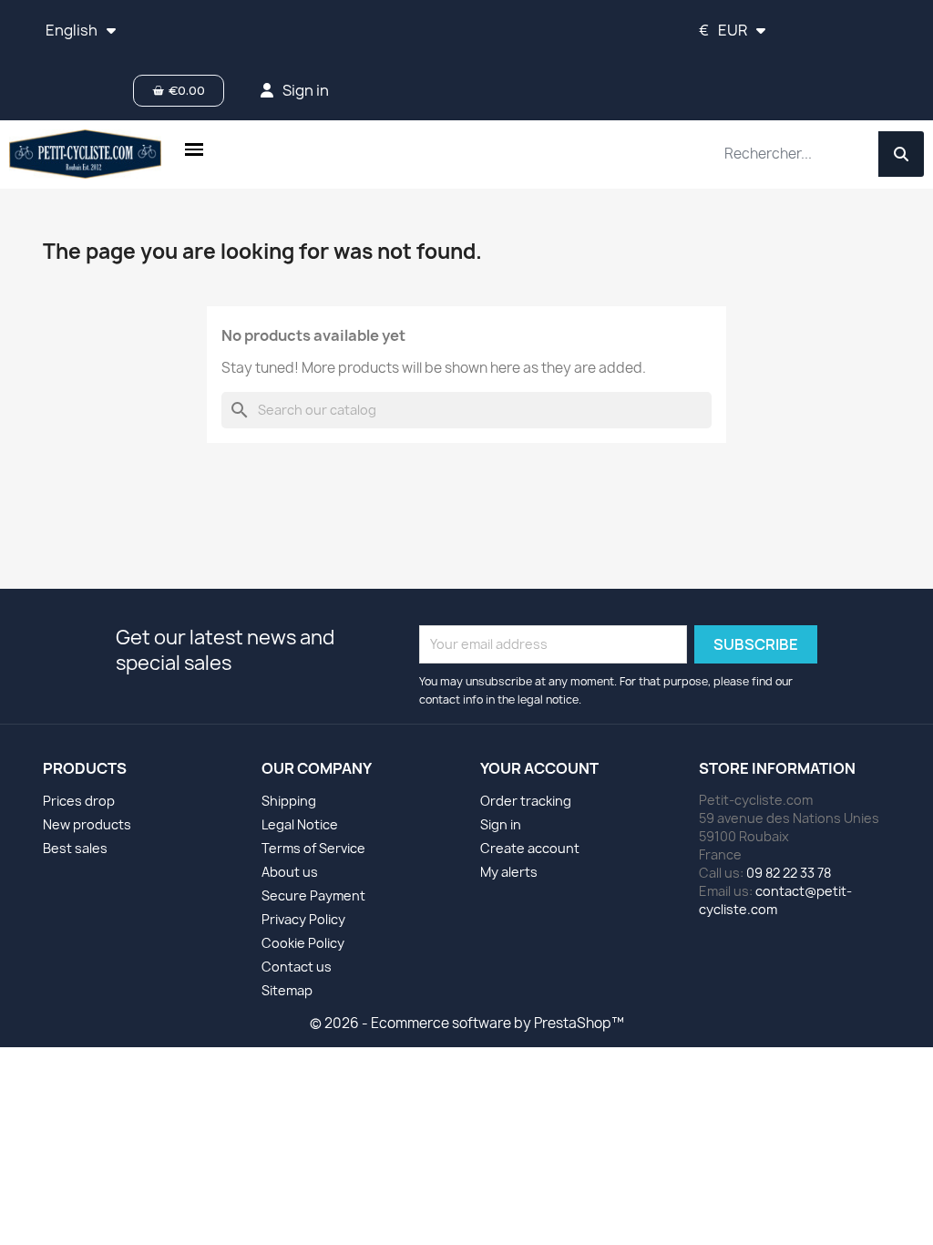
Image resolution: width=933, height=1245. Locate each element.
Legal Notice (299, 824)
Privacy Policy (303, 919)
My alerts (509, 871)
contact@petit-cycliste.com (775, 900)
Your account (539, 768)
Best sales (75, 848)
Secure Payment (313, 895)
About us (289, 871)
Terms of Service (313, 848)
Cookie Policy (302, 943)
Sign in (500, 824)
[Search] (901, 154)
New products (87, 824)
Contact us (296, 966)
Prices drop (79, 800)
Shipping (288, 800)
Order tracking (525, 800)
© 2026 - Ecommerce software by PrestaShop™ (467, 1023)
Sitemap (287, 990)
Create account (529, 848)
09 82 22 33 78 (788, 872)
